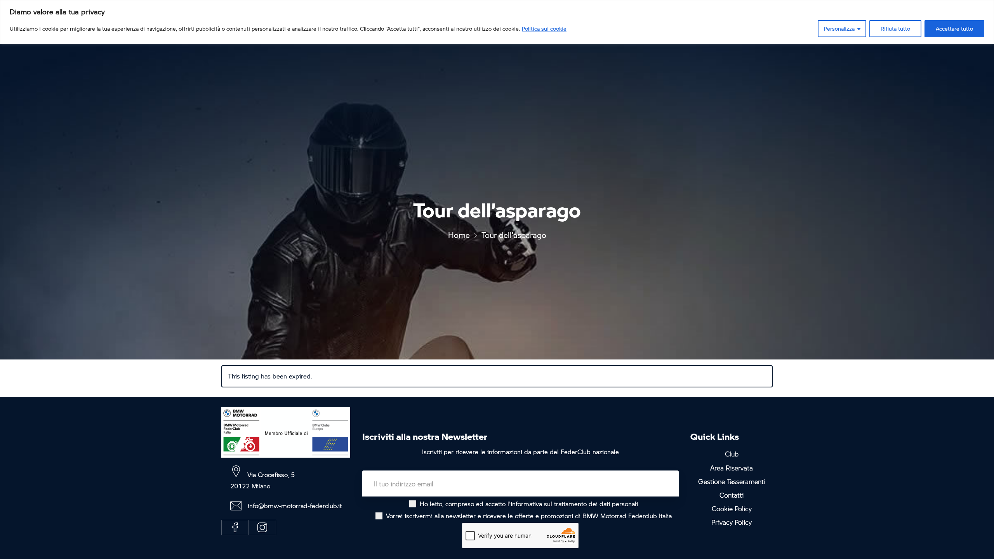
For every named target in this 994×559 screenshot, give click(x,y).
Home (459, 234)
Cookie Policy (732, 509)
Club (732, 453)
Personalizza (839, 28)
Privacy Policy (731, 523)
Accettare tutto (954, 28)
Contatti (731, 495)
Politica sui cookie (544, 28)
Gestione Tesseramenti (731, 481)
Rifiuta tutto (895, 28)
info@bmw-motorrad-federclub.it (295, 505)
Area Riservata (731, 467)
